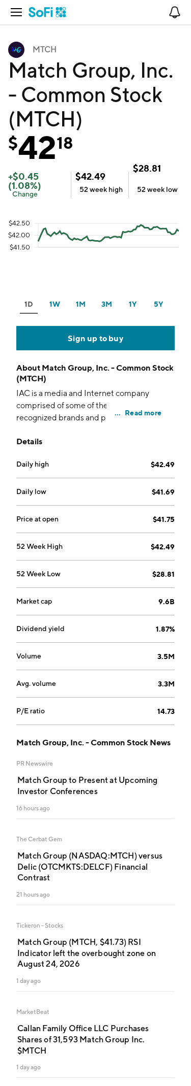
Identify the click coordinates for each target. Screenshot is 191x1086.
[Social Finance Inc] (47, 12)
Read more (143, 412)
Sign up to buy (95, 338)
